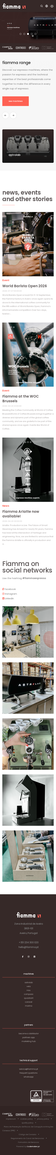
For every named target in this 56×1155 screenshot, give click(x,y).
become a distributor (29, 1033)
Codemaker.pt (33, 1146)
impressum (11, 1119)
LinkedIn (9, 598)
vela (29, 986)
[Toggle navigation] (52, 6)
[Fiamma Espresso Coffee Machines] (14, 6)
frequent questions (28, 1073)
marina (28, 1005)
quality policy (27, 1123)
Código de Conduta (27, 1134)
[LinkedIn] (34, 956)
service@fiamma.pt (28, 1069)
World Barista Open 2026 (24, 286)
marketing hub (29, 1041)
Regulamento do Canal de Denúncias (27, 1138)
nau (28, 990)
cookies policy (26, 1119)
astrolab (29, 982)
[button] (20, 34)
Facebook (10, 589)
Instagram (10, 593)
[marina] (28, 245)
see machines (16, 101)
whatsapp (28, 1076)
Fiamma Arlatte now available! (20, 514)
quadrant (28, 998)
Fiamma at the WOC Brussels (20, 398)
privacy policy (43, 1119)
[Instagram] (28, 956)
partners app (28, 1037)
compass (28, 994)
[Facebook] (22, 956)
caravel (28, 1002)
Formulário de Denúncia (28, 1142)
